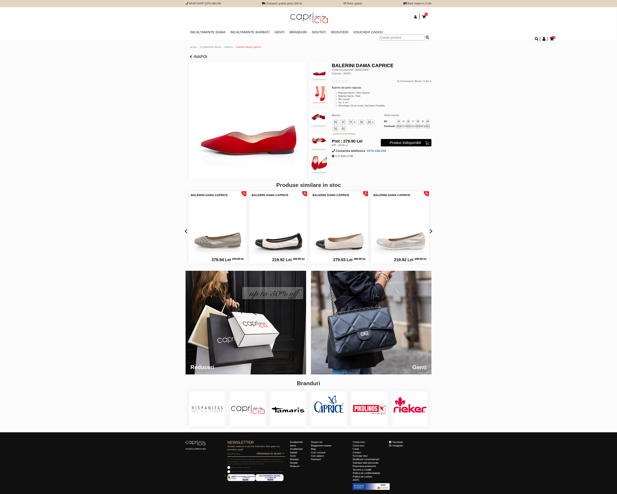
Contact (357, 452)
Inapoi (200, 56)
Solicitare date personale (365, 462)
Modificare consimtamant (366, 459)
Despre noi (316, 442)
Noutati (319, 32)
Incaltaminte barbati (250, 32)
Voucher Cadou (368, 32)
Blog (313, 449)
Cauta (356, 449)
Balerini (228, 47)
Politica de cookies (362, 476)
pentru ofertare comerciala (241, 467)
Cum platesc (317, 455)
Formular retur (360, 455)
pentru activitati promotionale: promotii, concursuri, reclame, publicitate (257, 471)
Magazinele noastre (321, 445)
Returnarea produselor (364, 466)
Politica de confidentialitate (366, 473)
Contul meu (359, 442)
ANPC (356, 480)
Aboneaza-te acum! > (270, 453)
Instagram (397, 445)
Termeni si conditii (362, 469)
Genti (279, 32)
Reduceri (339, 32)
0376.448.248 (376, 151)
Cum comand (318, 452)
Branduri (298, 32)
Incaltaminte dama (207, 32)
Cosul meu (358, 445)
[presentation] (186, 231)
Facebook (397, 442)
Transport (316, 459)
